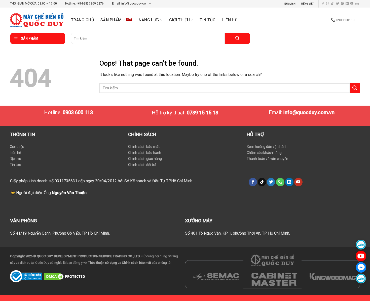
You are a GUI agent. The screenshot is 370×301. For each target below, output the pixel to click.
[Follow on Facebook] (322, 4)
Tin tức (207, 20)
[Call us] (280, 182)
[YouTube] (361, 256)
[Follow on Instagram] (327, 4)
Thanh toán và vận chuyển (267, 159)
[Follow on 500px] (357, 4)
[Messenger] (361, 267)
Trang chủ (82, 20)
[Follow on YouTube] (351, 4)
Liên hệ (229, 20)
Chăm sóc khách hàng (264, 153)
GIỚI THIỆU (179, 20)
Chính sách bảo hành (144, 153)
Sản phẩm (111, 20)
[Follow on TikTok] (332, 4)
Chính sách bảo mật (144, 147)
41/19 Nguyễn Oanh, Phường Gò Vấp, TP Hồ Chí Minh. (63, 233)
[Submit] (237, 38)
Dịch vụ (15, 159)
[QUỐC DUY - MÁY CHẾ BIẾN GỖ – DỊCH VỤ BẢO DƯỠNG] (36, 20)
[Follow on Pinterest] (342, 4)
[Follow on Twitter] (337, 4)
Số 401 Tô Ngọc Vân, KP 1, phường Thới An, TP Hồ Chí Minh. (237, 233)
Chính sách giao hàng (145, 159)
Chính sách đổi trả (142, 165)
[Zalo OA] (361, 278)
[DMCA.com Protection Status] (65, 276)
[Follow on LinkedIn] (347, 4)
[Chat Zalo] (361, 244)
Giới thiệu (17, 147)
